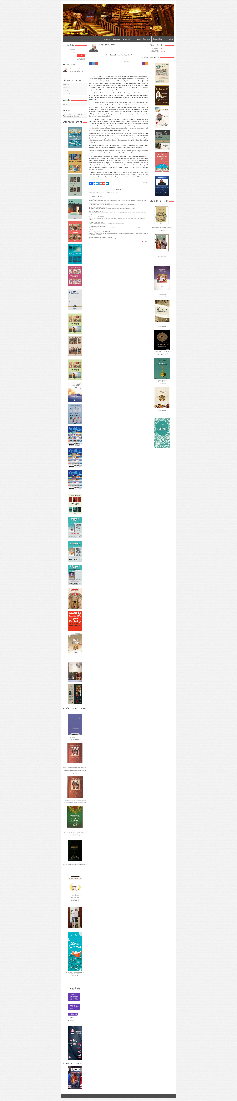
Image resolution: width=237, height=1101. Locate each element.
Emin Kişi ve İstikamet (77, 71)
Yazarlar (146, 184)
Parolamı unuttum (81, 58)
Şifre (74, 52)
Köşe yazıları (67, 87)
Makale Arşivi (126, 39)
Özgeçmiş (116, 39)
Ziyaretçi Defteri (158, 39)
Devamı (146, 241)
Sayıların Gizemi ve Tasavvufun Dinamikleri (162, 227)
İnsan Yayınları (162, 230)
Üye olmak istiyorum (80, 59)
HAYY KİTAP (75, 975)
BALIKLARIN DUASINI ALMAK (75, 972)
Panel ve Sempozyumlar (70, 94)
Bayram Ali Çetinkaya (77, 69)
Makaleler (66, 84)
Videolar (66, 104)
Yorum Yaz (145, 182)
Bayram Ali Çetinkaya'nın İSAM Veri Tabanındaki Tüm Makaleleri (73, 115)
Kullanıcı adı (72, 49)
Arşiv (139, 39)
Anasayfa (107, 39)
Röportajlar (67, 90)
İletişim (170, 39)
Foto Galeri (147, 39)
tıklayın (116, 192)
